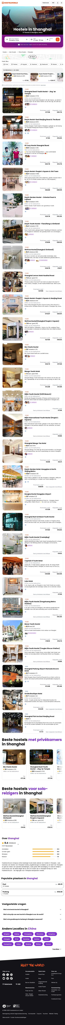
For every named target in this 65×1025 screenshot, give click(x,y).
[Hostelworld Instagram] (11, 974)
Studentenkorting (43, 994)
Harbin (46, 939)
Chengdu (7, 939)
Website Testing (53, 1013)
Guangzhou (7, 944)
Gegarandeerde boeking (42, 982)
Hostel (26, 89)
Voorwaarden (31, 1013)
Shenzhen (40, 934)
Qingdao (6, 934)
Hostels (27, 974)
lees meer (43, 85)
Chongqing (28, 934)
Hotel (26, 666)
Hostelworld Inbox (56, 999)
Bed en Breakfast (30, 982)
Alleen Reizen (42, 990)
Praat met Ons (29, 990)
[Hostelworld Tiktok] (11, 978)
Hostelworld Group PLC (56, 974)
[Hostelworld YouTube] (4, 978)
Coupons (39, 1013)
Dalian (19, 944)
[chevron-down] (18, 844)
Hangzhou (51, 934)
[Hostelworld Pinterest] (7, 978)
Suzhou (36, 939)
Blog (39, 978)
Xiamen (48, 944)
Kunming (26, 939)
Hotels (27, 978)
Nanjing (28, 944)
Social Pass (41, 974)
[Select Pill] (57, 2)
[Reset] (27, 39)
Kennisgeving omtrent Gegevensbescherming (15, 1013)
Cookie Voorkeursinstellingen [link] (18, 1017)
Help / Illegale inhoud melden (29, 994)
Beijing (17, 934)
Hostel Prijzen (42, 986)
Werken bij (54, 982)
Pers (52, 978)
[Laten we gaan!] (58, 39)
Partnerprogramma (56, 994)
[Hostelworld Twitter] (7, 974)
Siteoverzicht (6, 1017)
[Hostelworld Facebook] (4, 974)
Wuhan (38, 944)
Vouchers (45, 1013)
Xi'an (16, 939)
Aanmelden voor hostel (55, 990)
